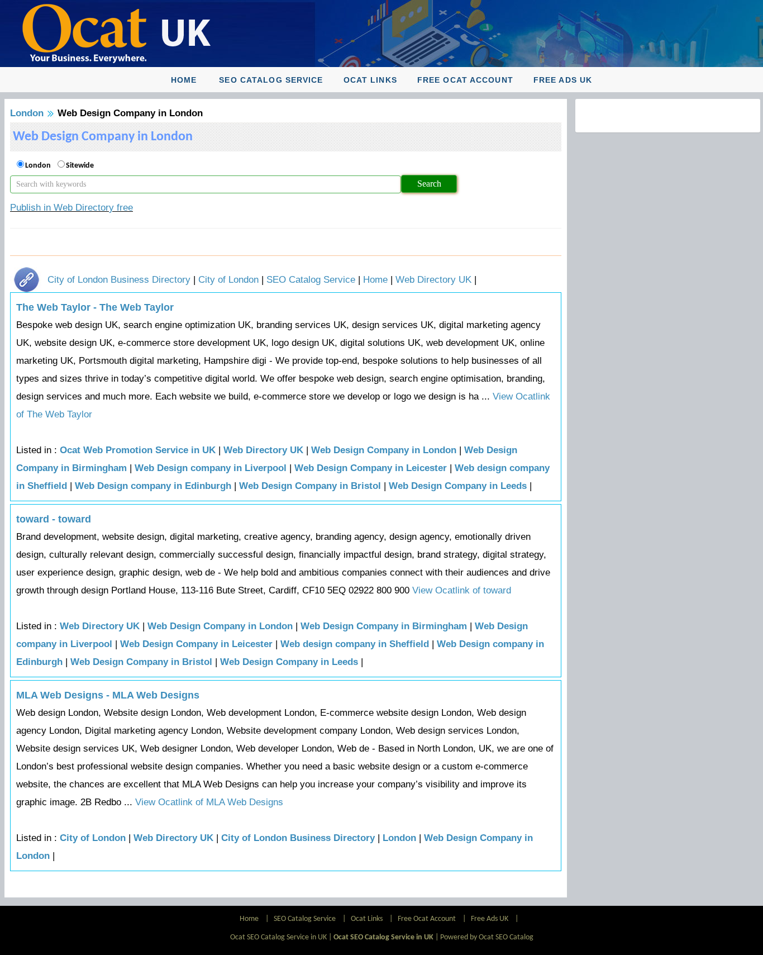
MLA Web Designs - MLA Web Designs (107, 695)
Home (184, 79)
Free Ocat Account (465, 79)
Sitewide (80, 165)
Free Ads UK (562, 79)
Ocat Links (370, 79)
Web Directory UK (433, 279)
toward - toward (53, 519)
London (27, 113)
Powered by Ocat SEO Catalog (486, 937)
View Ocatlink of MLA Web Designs (207, 802)
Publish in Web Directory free (71, 207)
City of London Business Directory (118, 279)
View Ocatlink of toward (461, 590)
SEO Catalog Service (271, 79)
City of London (228, 279)
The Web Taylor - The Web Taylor (95, 307)
